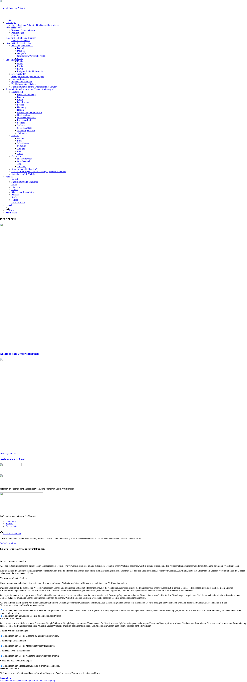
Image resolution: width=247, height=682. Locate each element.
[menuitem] (126, 20)
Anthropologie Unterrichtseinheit (19, 353)
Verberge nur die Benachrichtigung (39, 680)
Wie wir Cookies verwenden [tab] (13, 561)
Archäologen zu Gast (12, 458)
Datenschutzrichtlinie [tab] (9, 668)
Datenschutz (5, 678)
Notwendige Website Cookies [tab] (13, 578)
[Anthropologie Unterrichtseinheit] (89, 225)
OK (1, 543)
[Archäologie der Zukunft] (12, 8)
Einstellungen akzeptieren (11, 680)
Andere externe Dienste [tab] (10, 618)
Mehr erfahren (9, 543)
